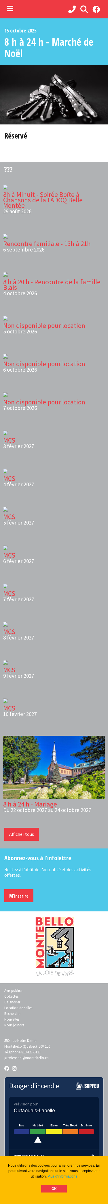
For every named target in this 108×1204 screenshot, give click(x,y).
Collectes (11, 996)
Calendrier (12, 1002)
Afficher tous (21, 834)
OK (54, 1189)
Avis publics (13, 990)
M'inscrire (19, 896)
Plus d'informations (62, 1176)
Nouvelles (11, 1019)
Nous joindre (14, 1025)
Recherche (12, 1013)
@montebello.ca (35, 1057)
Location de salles (18, 1007)
